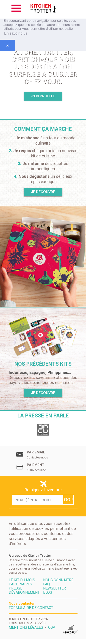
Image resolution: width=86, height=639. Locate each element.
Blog (47, 592)
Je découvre (43, 192)
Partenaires (20, 584)
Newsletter (54, 588)
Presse (15, 588)
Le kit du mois (22, 580)
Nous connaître (58, 580)
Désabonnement (24, 592)
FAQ (46, 584)
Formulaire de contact (31, 608)
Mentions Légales (26, 627)
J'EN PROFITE (43, 96)
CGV (51, 627)
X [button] (7, 45)
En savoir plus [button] (15, 33)
